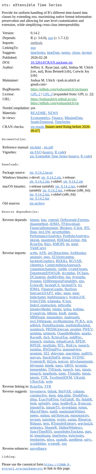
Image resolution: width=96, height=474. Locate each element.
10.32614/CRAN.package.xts (52, 62)
